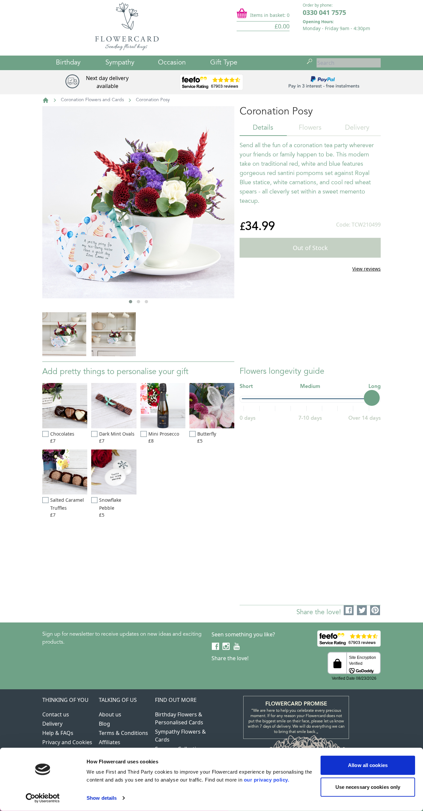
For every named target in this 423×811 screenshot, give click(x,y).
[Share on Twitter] (362, 610)
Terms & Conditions (123, 733)
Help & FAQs (57, 733)
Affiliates (109, 742)
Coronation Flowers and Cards (92, 100)
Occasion (172, 63)
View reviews (366, 269)
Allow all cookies (368, 765)
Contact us (55, 714)
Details (263, 128)
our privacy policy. (266, 780)
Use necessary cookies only (368, 787)
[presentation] (60, 224)
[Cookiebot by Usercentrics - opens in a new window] (43, 798)
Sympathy (120, 63)
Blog (104, 723)
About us (110, 714)
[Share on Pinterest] (375, 610)
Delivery (357, 128)
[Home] (45, 100)
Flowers (310, 128)
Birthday (68, 63)
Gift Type (223, 63)
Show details (102, 798)
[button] (131, 301)
